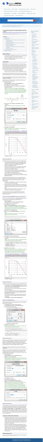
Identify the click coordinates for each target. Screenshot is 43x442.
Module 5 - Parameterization (18, 25)
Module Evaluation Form (8, 50)
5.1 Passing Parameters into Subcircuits (35, 60)
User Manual (14, 13)
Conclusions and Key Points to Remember (11, 49)
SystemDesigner (7, 13)
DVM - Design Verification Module (25, 11)
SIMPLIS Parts (33, 9)
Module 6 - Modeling (35, 89)
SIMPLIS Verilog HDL (19, 15)
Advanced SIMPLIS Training (24, 9)
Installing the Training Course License (34, 36)
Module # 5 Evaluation (20, 435)
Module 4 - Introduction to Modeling (34, 51)
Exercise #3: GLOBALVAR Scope (11, 44)
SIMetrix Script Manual (31, 13)
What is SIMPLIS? (15, 9)
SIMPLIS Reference (21, 13)
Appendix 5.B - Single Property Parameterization (35, 82)
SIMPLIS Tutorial (7, 9)
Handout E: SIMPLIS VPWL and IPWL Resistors (35, 107)
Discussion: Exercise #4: (9, 48)
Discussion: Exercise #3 (9, 45)
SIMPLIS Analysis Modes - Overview (10, 11)
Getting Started (34, 39)
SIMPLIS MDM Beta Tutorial (9, 15)
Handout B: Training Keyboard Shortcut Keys (35, 97)
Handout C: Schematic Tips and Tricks (35, 101)
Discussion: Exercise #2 (9, 43)
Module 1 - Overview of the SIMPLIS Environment (35, 42)
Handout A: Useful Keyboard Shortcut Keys (35, 93)
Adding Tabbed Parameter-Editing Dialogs (16, 63)
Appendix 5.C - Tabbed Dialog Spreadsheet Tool (35, 86)
